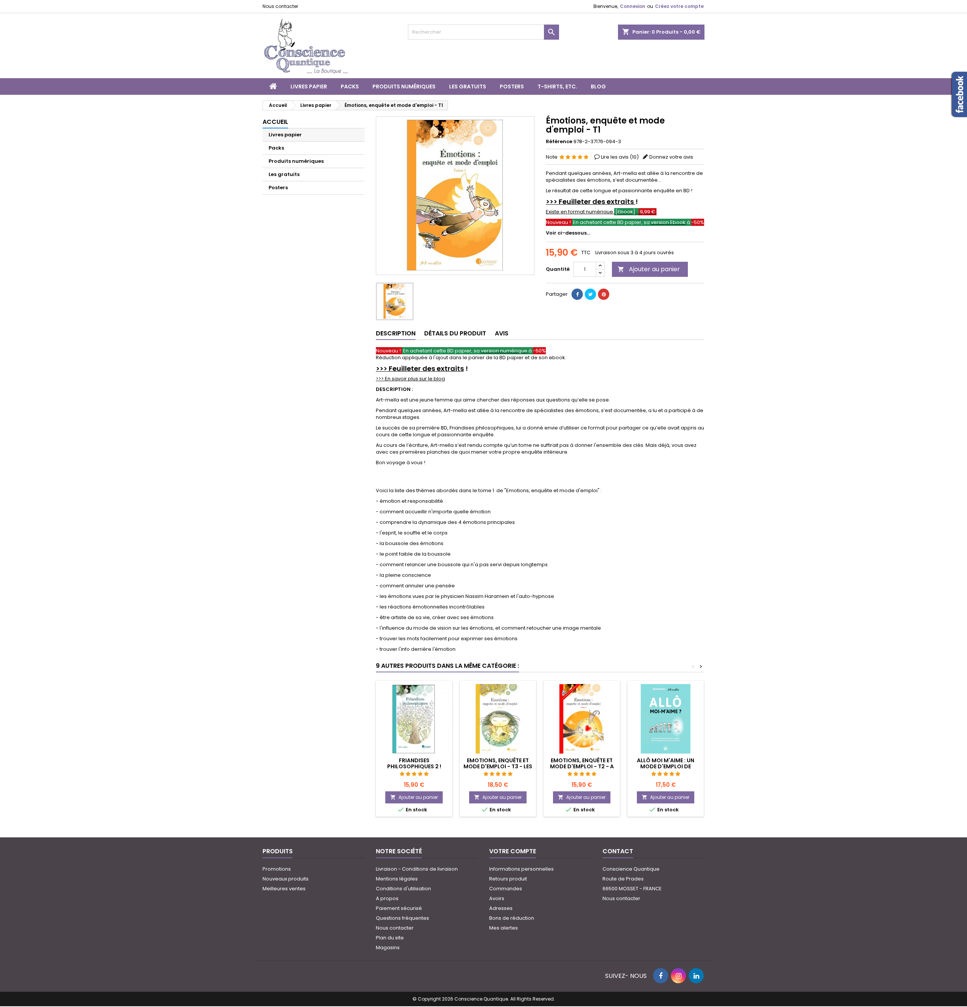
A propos (387, 898)
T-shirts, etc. (557, 86)
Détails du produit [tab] (455, 333)
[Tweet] (590, 294)
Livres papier (308, 86)
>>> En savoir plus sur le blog (410, 378)
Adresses (501, 908)
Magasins (388, 947)
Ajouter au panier (649, 269)
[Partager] (577, 294)
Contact (617, 851)
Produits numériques (404, 86)
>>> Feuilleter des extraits (590, 201)
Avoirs (496, 898)
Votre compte (512, 851)
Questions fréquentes (402, 918)
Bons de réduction (511, 918)
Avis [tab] (501, 333)
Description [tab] (396, 333)
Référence (559, 141)
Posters (512, 86)
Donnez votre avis (671, 157)
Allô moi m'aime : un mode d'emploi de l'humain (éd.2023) (665, 766)
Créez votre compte (679, 6)
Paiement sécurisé (399, 908)
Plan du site (390, 937)
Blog (598, 86)
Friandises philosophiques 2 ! (414, 763)
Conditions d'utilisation (403, 888)
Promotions (277, 869)
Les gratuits (467, 86)
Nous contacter (280, 6)
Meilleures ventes (284, 888)
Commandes (505, 888)
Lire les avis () (620, 157)
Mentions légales (397, 878)
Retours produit (508, 878)
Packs (350, 86)
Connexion (632, 6)
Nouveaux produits (286, 878)
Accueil (275, 121)
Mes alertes (503, 927)
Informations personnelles (521, 869)
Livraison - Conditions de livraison (417, 869)
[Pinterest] (603, 294)
